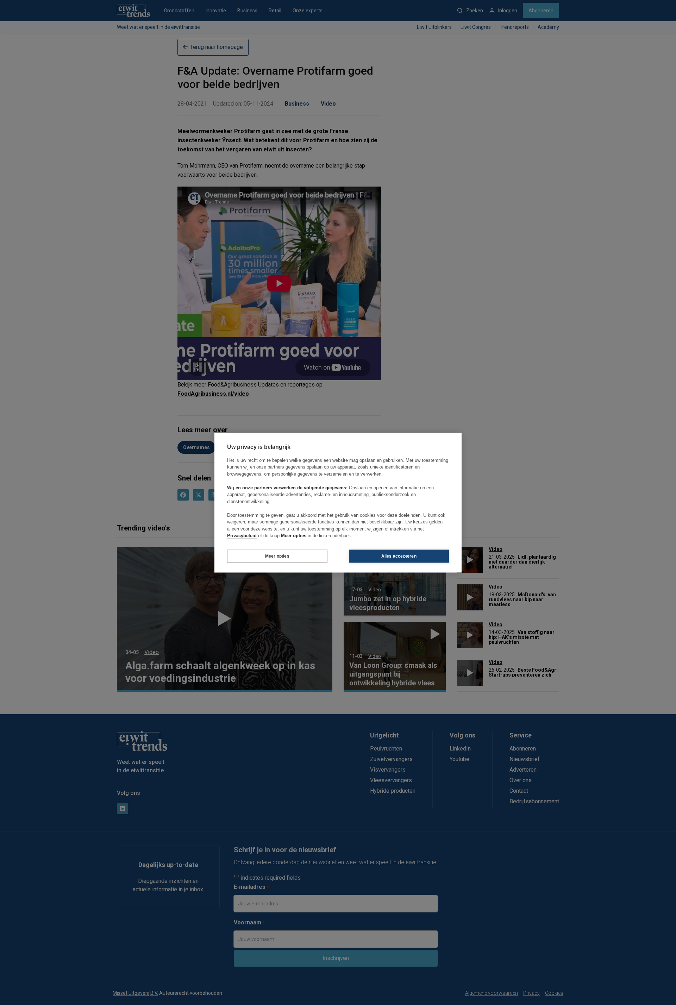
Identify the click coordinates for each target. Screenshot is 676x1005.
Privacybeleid (242, 535)
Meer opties (277, 556)
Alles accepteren (399, 556)
